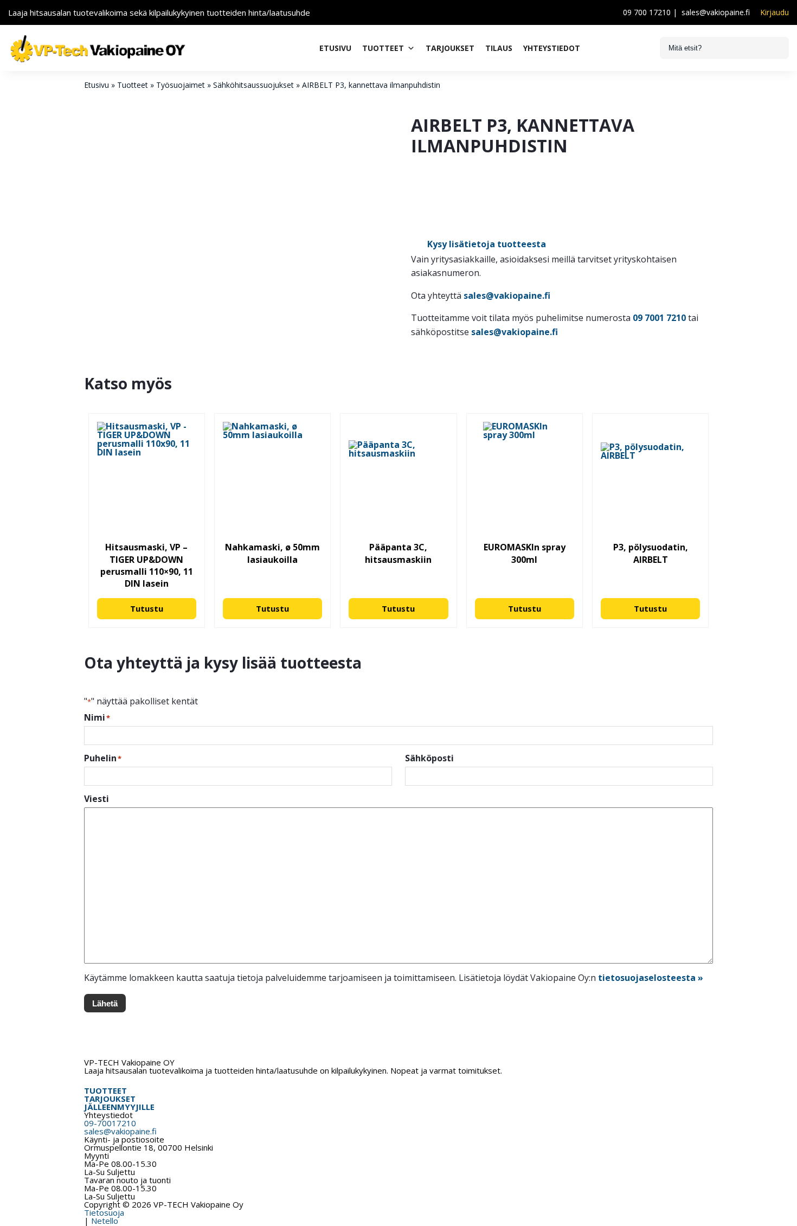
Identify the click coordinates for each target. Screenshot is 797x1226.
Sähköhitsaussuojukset (253, 85)
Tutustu (146, 608)
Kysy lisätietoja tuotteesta (486, 244)
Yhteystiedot (551, 48)
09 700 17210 (647, 12)
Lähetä (105, 1003)
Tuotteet (383, 48)
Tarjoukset (450, 48)
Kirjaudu (774, 12)
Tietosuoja (104, 1212)
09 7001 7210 (659, 318)
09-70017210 (110, 1123)
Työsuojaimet (180, 85)
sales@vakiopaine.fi (716, 12)
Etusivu (335, 48)
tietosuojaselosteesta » (650, 978)
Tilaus (498, 48)
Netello (104, 1220)
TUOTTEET (105, 1090)
